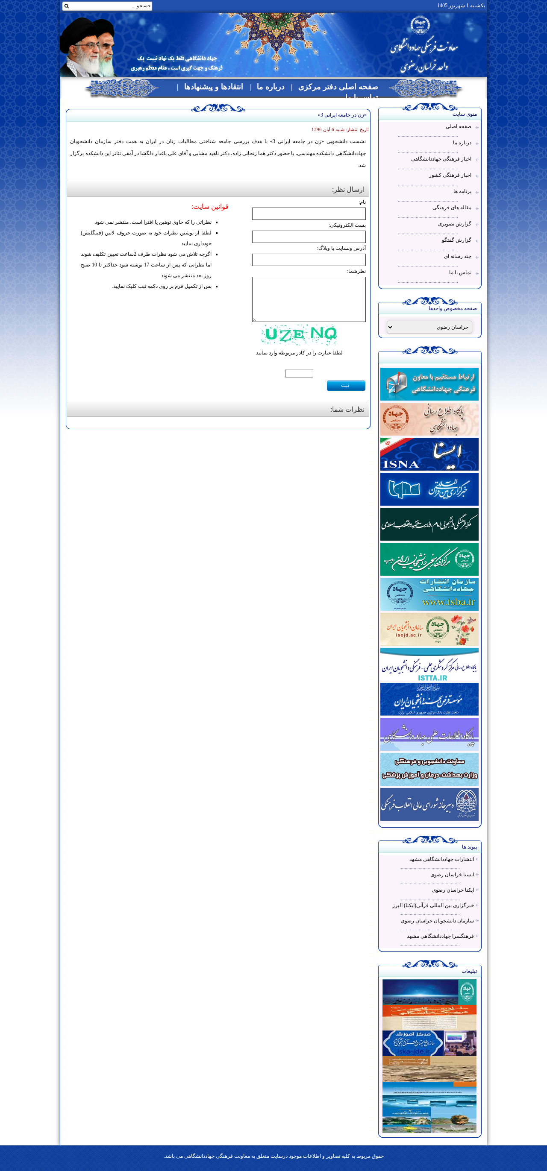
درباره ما (271, 86)
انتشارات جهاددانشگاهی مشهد (441, 859)
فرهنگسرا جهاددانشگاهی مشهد (440, 936)
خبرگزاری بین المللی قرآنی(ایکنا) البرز (433, 905)
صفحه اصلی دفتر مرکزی (338, 86)
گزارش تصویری (454, 224)
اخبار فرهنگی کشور (450, 175)
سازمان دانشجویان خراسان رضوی (437, 921)
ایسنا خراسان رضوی (452, 875)
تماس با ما (361, 97)
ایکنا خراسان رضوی (453, 890)
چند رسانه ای (457, 256)
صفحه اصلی (458, 126)
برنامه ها (462, 191)
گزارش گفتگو (456, 240)
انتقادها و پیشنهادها (213, 86)
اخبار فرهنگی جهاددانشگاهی (441, 159)
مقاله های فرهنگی (451, 208)
